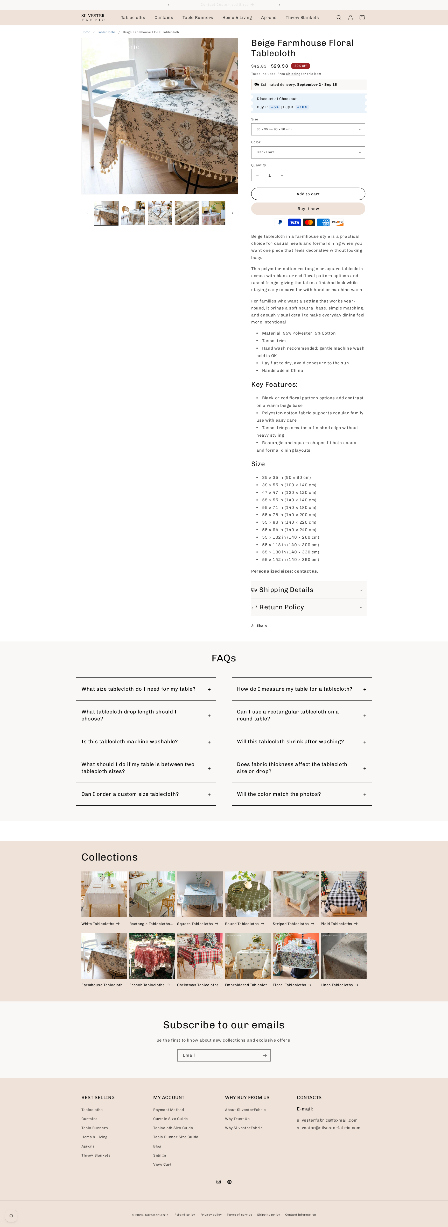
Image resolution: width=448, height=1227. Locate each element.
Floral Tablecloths (289, 985)
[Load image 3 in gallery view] (160, 213)
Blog (157, 1146)
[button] (133, 17)
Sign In (159, 1155)
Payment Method (168, 1109)
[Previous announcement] (168, 5)
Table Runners (94, 1127)
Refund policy (184, 1214)
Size (254, 119)
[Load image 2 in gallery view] (133, 213)
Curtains (89, 1118)
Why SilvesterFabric (244, 1127)
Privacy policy (211, 1214)
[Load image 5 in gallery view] (213, 213)
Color (256, 142)
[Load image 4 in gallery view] (186, 213)
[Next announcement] (279, 5)
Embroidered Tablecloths (248, 985)
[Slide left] (87, 213)
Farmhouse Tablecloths (103, 985)
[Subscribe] (264, 1055)
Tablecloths (107, 32)
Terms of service (239, 1214)
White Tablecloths (97, 924)
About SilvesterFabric (245, 1109)
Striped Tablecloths (291, 924)
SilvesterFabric (157, 1215)
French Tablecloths (147, 985)
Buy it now (308, 208)
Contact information (300, 1214)
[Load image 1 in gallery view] (106, 213)
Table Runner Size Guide (175, 1137)
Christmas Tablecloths (198, 985)
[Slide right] (232, 213)
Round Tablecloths (242, 924)
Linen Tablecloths (337, 985)
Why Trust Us (237, 1118)
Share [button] (262, 625)
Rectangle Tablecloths (149, 924)
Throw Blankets (95, 1155)
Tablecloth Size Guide (173, 1127)
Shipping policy (268, 1214)
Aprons (88, 1146)
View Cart (162, 1164)
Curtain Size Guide (170, 1118)
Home (85, 32)
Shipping (293, 74)
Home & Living (94, 1137)
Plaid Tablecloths (336, 924)
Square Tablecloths (195, 924)
